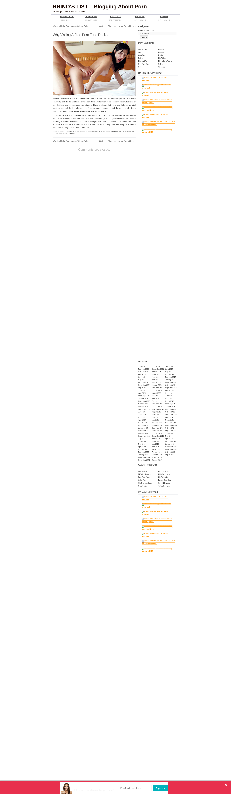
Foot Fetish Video (164, 471)
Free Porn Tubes (97, 131)
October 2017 (157, 460)
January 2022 (143, 455)
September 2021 (158, 369)
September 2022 (144, 436)
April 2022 (142, 447)
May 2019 (155, 420)
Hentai (160, 55)
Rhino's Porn (115, 17)
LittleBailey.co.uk (164, 474)
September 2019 (158, 409)
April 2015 (169, 417)
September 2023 (144, 409)
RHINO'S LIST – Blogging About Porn (100, 7)
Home (140, 31)
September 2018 (158, 436)
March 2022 (142, 449)
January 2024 (143, 398)
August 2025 (142, 374)
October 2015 (170, 412)
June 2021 (155, 377)
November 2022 (144, 431)
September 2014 (171, 431)
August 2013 (169, 455)
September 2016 (171, 388)
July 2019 (155, 415)
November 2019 (157, 404)
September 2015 (171, 415)
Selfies (160, 64)
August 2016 (169, 390)
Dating (140, 58)
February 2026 (143, 369)
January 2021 (157, 385)
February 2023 (143, 425)
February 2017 (170, 377)
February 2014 (170, 441)
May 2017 (168, 372)
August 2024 (142, 388)
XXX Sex (55, 133)
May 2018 (155, 444)
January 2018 (157, 455)
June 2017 (169, 369)
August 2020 (156, 393)
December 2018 (157, 428)
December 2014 (171, 425)
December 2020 (157, 388)
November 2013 (171, 449)
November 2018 (157, 431)
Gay (139, 67)
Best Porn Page (144, 477)
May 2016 (168, 398)
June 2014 (169, 433)
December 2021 (144, 457)
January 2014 (170, 444)
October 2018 (157, 433)
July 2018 (155, 441)
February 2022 (143, 452)
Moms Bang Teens (165, 61)
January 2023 (143, 428)
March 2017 (169, 374)
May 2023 (141, 417)
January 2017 (170, 380)
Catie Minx (142, 480)
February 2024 (143, 396)
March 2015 (169, 420)
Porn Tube (122, 131)
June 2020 (155, 396)
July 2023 (141, 412)
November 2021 (144, 460)
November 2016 (171, 382)
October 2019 (157, 407)
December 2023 (144, 401)
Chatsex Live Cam (145, 483)
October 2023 (143, 407)
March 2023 (142, 423)
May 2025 (141, 380)
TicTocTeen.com (164, 486)
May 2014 (168, 436)
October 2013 (170, 452)
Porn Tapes (114, 131)
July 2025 (141, 377)
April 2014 (169, 439)
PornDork (140, 17)
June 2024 (142, 390)
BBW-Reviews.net (144, 474)
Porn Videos (130, 131)
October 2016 (170, 385)
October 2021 (157, 366)
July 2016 (168, 393)
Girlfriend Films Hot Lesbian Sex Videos (117, 26)
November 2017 (157, 457)
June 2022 (142, 441)
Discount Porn (143, 61)
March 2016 (169, 401)
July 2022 (141, 439)
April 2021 (155, 380)
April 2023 (142, 420)
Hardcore (161, 49)
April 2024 (142, 393)
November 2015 (171, 409)
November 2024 (144, 385)
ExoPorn (164, 17)
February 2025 (143, 382)
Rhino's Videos (67, 17)
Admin (72, 131)
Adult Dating (142, 49)
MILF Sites (162, 58)
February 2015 (170, 423)
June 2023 (142, 415)
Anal (140, 52)
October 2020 (157, 390)
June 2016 (169, 396)
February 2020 (157, 401)
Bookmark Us (149, 31)
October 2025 (143, 372)
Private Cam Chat (164, 480)
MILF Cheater (163, 477)
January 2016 (170, 407)
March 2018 (156, 449)
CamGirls (141, 55)
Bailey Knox (142, 471)
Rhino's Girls (91, 17)
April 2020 (155, 398)
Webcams (161, 67)
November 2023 (144, 404)
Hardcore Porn (163, 52)
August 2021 (156, 372)
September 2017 (171, 366)
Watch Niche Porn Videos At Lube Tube (70, 26)
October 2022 (143, 433)
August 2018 (156, 439)
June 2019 (155, 417)
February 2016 (170, 404)
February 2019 (157, 423)
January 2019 (157, 425)
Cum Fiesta (142, 486)
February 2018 (157, 452)
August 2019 (156, 412)
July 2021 (155, 374)
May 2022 (141, 444)
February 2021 (157, 382)
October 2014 (170, 428)
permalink (72, 133)
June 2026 (142, 366)
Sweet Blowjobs (164, 483)
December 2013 (171, 447)
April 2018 (155, 447)
